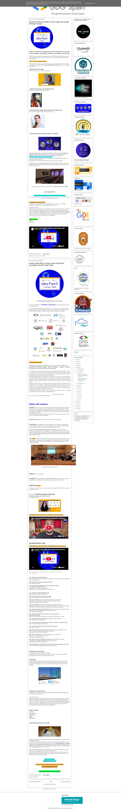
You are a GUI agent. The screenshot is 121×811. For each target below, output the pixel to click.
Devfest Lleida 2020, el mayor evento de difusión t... (82, 380)
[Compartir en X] (46, 254)
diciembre (79, 369)
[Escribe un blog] (45, 254)
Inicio (51, 781)
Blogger (71, 808)
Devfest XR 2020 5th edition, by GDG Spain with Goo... (82, 375)
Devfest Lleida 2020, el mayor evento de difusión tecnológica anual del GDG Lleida (46, 264)
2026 (77, 359)
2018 (77, 403)
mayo (78, 391)
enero (78, 398)
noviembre (79, 370)
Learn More (88, 3)
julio (78, 387)
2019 (77, 401)
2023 (77, 361)
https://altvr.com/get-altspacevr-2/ (36, 159)
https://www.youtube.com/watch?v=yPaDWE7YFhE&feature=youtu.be (47, 546)
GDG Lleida (36, 776)
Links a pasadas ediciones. (50, 771)
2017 (77, 405)
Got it (93, 3)
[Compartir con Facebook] (47, 254)
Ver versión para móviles (50, 784)
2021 (77, 365)
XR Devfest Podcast (50, 57)
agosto (79, 385)
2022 (77, 363)
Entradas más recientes (35, 781)
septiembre (80, 383)
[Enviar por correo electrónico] (43, 254)
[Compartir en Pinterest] (49, 254)
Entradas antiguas (65, 781)
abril (78, 393)
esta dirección (56, 203)
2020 (77, 367)
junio (78, 389)
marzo (78, 394)
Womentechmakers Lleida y (54, 308)
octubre (79, 372)
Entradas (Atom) (52, 788)
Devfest (35, 255)
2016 (77, 406)
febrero (79, 396)
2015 (77, 408)
